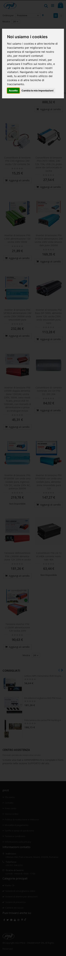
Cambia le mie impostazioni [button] (37, 90)
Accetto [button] (13, 90)
